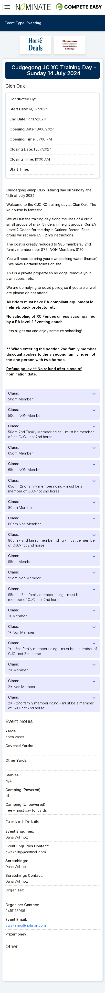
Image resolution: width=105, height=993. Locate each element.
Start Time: (19, 169)
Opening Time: (23, 139)
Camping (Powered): (23, 789)
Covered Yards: (19, 745)
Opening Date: (22, 129)
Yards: (11, 731)
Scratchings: (16, 860)
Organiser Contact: (22, 904)
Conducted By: (23, 99)
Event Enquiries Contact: (27, 846)
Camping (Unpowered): (25, 804)
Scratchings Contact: (24, 875)
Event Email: (16, 919)
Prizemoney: (16, 934)
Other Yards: (16, 760)
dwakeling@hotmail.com (25, 925)
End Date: (18, 119)
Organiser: (14, 890)
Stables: (12, 775)
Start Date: (19, 109)
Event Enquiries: (19, 831)
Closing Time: (22, 159)
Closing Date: (21, 149)
